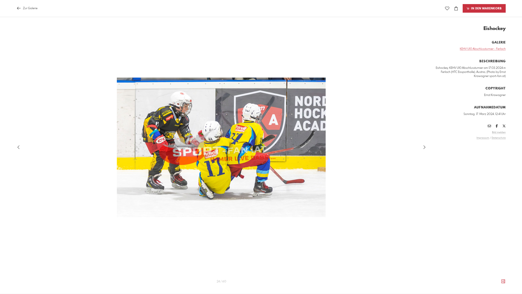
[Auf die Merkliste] (447, 8)
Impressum (483, 138)
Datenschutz (499, 138)
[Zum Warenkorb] (456, 8)
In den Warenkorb (486, 8)
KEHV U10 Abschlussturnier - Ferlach (483, 49)
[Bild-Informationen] (503, 281)
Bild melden (499, 132)
